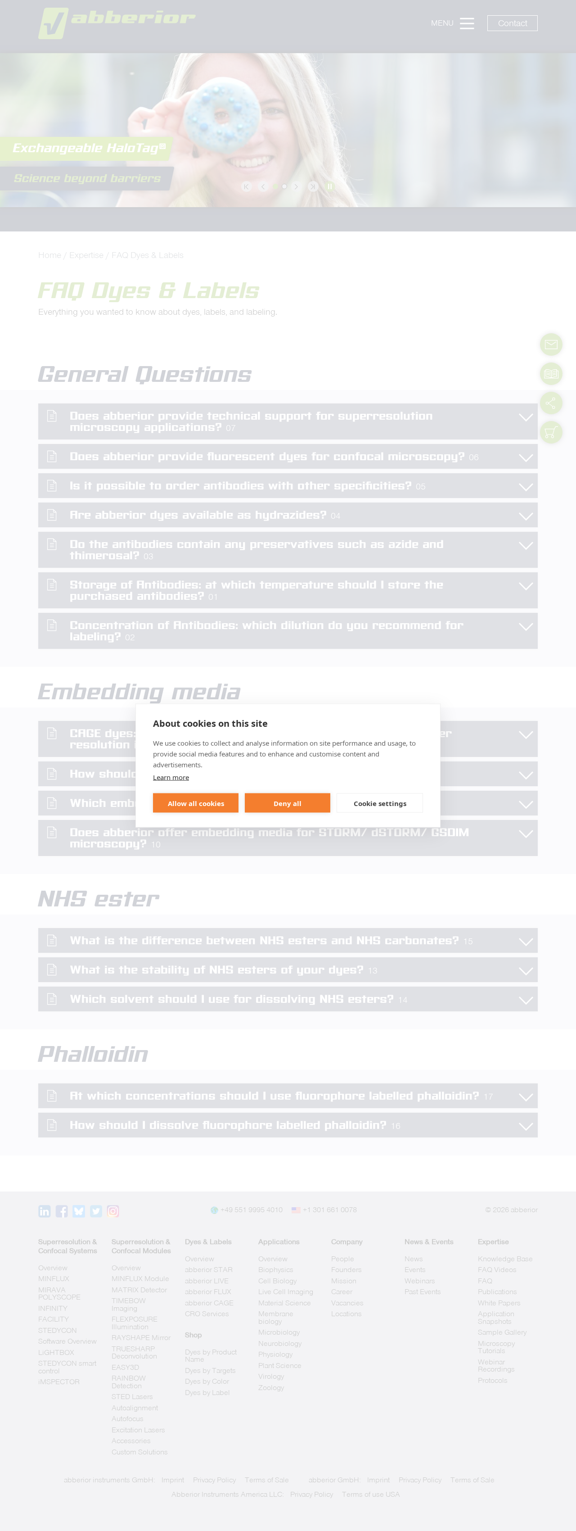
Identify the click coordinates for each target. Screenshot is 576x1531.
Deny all (288, 802)
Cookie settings (380, 802)
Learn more (171, 777)
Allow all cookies (196, 802)
